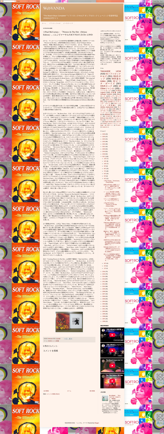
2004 (103, 301)
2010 (103, 286)
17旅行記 (109, 116)
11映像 (57, 341)
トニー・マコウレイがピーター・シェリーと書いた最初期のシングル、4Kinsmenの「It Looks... (112, 211)
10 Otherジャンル (110, 87)
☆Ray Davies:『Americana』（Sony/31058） (112, 181)
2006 (103, 296)
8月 (105, 168)
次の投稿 (46, 391)
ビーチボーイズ (68, 23)
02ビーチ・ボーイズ (110, 82)
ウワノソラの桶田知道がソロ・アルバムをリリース (111, 199)
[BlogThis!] (66, 339)
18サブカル (110, 100)
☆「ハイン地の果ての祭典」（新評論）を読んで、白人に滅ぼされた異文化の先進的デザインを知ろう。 (112, 194)
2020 (103, 149)
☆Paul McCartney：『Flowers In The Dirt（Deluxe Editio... (110, 204)
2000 (103, 311)
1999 (103, 314)
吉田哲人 (105, 123)
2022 (103, 144)
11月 (105, 161)
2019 (103, 151)
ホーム (44, 23)
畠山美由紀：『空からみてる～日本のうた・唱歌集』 (115, 397)
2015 (103, 274)
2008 (103, 291)
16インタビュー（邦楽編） (110, 104)
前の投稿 (92, 391)
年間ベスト (110, 125)
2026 (103, 134)
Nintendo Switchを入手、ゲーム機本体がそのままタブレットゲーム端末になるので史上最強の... (112, 249)
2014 (103, 276)
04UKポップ (108, 98)
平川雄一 (118, 125)
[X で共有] (68, 339)
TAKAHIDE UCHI (110, 71)
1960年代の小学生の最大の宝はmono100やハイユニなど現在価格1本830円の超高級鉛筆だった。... (112, 242)
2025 (103, 136)
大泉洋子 (118, 121)
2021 (103, 146)
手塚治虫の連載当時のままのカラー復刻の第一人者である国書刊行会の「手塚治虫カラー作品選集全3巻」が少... (112, 226)
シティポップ (116, 96)
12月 (105, 158)
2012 (103, 281)
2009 (103, 289)
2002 (103, 306)
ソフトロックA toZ (54, 23)
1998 (103, 316)
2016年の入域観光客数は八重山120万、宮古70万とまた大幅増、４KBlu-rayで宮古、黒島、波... (112, 218)
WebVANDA (54, 8)
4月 (105, 178)
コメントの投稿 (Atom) (53, 394)
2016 (103, 271)
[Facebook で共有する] (70, 339)
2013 (103, 279)
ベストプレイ (110, 120)
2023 (103, 141)
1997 (103, 318)
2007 (103, 294)
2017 (103, 156)
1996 (103, 321)
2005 (103, 299)
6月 (105, 173)
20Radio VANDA (106, 94)
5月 (105, 176)
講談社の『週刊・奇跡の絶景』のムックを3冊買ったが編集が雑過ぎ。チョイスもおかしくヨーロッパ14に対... (112, 234)
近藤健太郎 (104, 127)
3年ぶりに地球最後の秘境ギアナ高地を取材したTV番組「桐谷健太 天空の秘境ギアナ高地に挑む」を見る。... (112, 257)
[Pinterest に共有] (71, 339)
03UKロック (51, 341)
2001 (103, 309)
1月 (105, 268)
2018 (103, 154)
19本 (114, 109)
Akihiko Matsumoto (107, 107)
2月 (105, 266)
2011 (103, 284)
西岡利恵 (107, 114)
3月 (105, 263)
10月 (105, 163)
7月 (105, 171)
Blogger (97, 423)
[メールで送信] (65, 339)
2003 (103, 304)
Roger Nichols (109, 121)
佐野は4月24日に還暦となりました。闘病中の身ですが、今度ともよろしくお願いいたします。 (112, 187)
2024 (103, 139)
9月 (105, 166)
